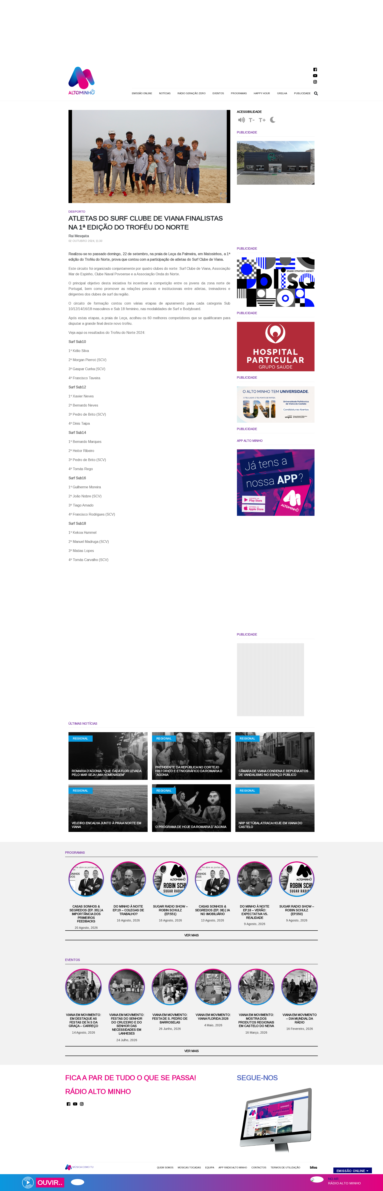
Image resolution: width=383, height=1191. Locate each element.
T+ (262, 120)
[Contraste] (272, 120)
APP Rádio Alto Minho (233, 1167)
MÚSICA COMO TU (83, 1167)
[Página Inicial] (81, 80)
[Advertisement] (191, 31)
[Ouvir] (241, 120)
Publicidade (302, 93)
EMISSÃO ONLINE (142, 93)
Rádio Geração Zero (191, 93)
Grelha (282, 93)
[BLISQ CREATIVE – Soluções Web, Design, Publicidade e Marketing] (313, 1168)
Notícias (164, 93)
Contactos (258, 1167)
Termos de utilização (285, 1167)
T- (252, 120)
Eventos (218, 93)
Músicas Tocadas (189, 1167)
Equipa (209, 1167)
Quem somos (165, 1167)
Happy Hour (262, 93)
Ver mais (191, 935)
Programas (239, 93)
